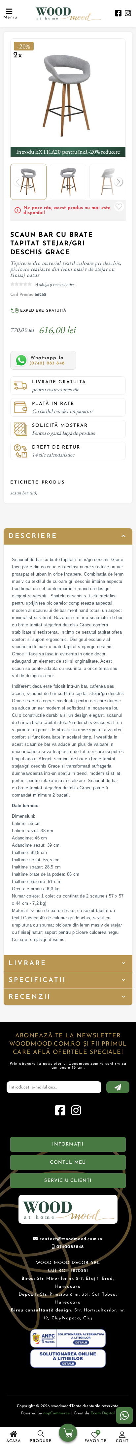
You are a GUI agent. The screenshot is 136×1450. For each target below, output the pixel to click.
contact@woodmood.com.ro (71, 1239)
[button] (118, 181)
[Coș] (68, 1433)
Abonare (117, 1087)
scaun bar (19, 493)
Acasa (13, 1441)
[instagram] (128, 14)
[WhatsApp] (124, 1415)
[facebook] (118, 14)
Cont (122, 1441)
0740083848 (70, 1247)
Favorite (119, 206)
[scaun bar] (68, 96)
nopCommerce (56, 1413)
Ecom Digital (102, 1413)
